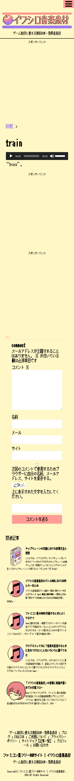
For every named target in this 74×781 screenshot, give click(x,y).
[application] (37, 156)
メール (16, 432)
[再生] (11, 156)
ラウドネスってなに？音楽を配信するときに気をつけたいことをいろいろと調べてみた (46, 650)
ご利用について (38, 737)
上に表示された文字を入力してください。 (35, 494)
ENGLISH (19, 737)
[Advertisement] (37, 81)
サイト (16, 448)
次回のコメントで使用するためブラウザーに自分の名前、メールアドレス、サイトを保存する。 (35, 474)
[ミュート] (52, 156)
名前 (15, 417)
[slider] (60, 155)
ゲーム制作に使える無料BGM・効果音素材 (33, 733)
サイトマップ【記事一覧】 (37, 741)
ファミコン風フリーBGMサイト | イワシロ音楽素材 (37, 755)
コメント (20, 367)
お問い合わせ (41, 745)
